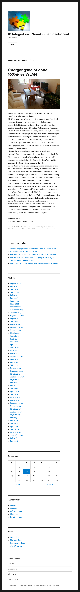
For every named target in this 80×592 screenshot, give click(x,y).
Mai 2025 (14, 289)
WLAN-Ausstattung (38, 229)
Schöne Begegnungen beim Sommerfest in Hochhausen (33, 249)
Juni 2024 (14, 298)
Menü (12, 45)
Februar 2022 (15, 351)
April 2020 (14, 391)
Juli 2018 (13, 438)
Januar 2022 (15, 353)
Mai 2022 (14, 342)
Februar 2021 (15, 368)
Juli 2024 (13, 295)
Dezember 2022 (16, 327)
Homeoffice (27, 229)
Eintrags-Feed (16, 540)
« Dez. (18, 484)
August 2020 (15, 380)
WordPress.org (16, 546)
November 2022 (16, 330)
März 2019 (14, 429)
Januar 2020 (15, 400)
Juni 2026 (14, 286)
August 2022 (15, 336)
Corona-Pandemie (34, 227)
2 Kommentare (52, 229)
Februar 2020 (15, 397)
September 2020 (17, 377)
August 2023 (15, 318)
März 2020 (14, 394)
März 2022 (14, 348)
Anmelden (14, 537)
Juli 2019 (13, 418)
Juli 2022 (13, 339)
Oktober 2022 (15, 333)
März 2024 (14, 304)
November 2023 (16, 310)
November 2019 (16, 406)
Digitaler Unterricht (47, 227)
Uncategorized (16, 517)
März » (50, 484)
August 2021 (15, 359)
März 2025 (14, 292)
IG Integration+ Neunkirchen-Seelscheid (38, 34)
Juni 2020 (14, 386)
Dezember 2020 (16, 371)
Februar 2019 (15, 432)
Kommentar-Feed (17, 543)
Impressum (13, 579)
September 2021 (16, 356)
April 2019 (14, 426)
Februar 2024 (15, 307)
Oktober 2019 (15, 409)
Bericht (23, 227)
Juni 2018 (14, 441)
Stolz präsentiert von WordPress (48, 586)
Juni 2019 (14, 421)
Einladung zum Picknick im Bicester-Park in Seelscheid (33, 255)
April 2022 (14, 345)
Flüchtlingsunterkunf (15, 229)
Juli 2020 (13, 383)
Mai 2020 (14, 388)
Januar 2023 (15, 324)
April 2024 (14, 301)
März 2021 (14, 365)
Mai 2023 (14, 321)
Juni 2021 (14, 362)
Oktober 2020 (15, 374)
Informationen (16, 511)
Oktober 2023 (15, 313)
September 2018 (16, 435)
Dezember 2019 (16, 403)
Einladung (14, 508)
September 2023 (17, 316)
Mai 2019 (14, 423)
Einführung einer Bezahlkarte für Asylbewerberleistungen (34, 263)
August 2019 (15, 415)
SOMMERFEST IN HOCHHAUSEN (23, 252)
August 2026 (15, 283)
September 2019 (17, 412)
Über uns (14, 514)
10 (27, 471)
